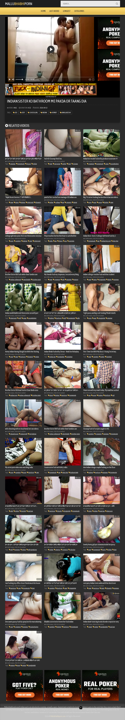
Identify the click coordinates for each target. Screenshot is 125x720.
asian (107, 164)
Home (43, 11)
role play (72, 550)
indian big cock (106, 241)
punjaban (69, 357)
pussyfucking (115, 164)
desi (115, 550)
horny (104, 550)
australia (71, 241)
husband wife (74, 472)
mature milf (23, 434)
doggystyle (102, 280)
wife (78, 318)
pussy (100, 202)
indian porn (13, 395)
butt (69, 164)
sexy (23, 113)
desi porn (110, 511)
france (60, 241)
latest (75, 202)
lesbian (25, 241)
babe (102, 588)
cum (89, 550)
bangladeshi (66, 113)
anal (95, 202)
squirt (90, 627)
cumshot (18, 241)
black (17, 202)
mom (90, 511)
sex (16, 113)
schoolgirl (33, 113)
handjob (109, 357)
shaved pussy (14, 434)
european (57, 164)
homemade (21, 164)
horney (54, 113)
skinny (110, 280)
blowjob (38, 202)
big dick (23, 511)
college (57, 202)
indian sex (52, 357)
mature (76, 280)
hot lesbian (32, 434)
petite (64, 164)
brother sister (36, 280)
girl (113, 395)
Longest (66, 11)
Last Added (54, 11)
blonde (59, 511)
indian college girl (15, 280)
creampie (91, 164)
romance (68, 202)
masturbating (34, 627)
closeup (75, 164)
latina (95, 280)
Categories (79, 11)
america (57, 550)
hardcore (59, 318)
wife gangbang (32, 550)
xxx (63, 202)
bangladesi (60, 357)
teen (50, 164)
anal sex (30, 511)
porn (90, 202)
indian (44, 113)
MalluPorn (18, 4)
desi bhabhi (26, 280)
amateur (13, 164)
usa (65, 241)
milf (63, 280)
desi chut (115, 241)
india (51, 241)
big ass (28, 164)
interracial (30, 202)
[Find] (117, 4)
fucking (23, 202)
